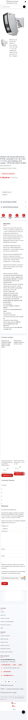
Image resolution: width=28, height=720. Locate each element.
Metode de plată (4, 639)
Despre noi (3, 615)
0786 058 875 (7, 671)
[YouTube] (9, 681)
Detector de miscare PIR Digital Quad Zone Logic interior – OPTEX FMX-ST (7, 463)
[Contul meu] (22, 2)
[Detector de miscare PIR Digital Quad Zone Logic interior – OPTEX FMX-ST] (7, 396)
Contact (2, 612)
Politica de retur (4, 642)
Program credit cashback (6, 651)
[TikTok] (12, 681)
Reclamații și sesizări (5, 648)
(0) (7, 468)
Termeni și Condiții (5, 618)
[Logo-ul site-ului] (13, 2)
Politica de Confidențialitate (7, 621)
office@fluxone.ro (8, 675)
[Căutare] (24, 6)
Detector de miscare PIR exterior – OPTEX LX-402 (19, 462)
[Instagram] (5, 681)
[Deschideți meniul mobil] (1, 2)
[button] (7, 475)
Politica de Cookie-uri (6, 624)
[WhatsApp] (16, 681)
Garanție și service (5, 645)
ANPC (2, 628)
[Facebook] (2, 681)
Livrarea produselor (5, 635)
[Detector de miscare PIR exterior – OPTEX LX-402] (19, 396)
